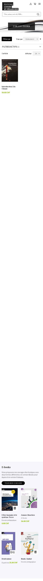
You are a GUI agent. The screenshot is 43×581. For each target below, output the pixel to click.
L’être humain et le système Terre (9, 516)
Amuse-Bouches (28, 515)
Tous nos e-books (13, 483)
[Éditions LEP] (10, 10)
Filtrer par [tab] (7, 39)
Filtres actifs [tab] (9, 46)
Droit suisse (6, 559)
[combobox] (21, 14)
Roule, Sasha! (26, 559)
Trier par (19, 39)
